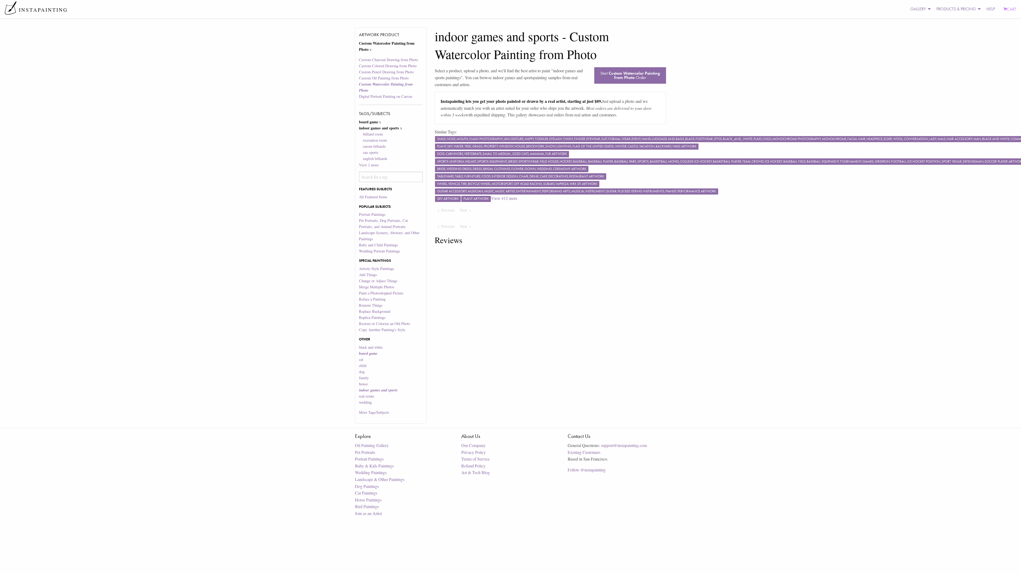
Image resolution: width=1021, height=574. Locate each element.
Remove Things (371, 305)
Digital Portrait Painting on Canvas (385, 96)
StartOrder (630, 75)
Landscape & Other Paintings (379, 479)
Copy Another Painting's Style (382, 329)
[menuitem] (919, 9)
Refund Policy (473, 466)
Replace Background (374, 311)
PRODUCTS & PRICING (956, 9)
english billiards (375, 158)
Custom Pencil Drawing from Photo (386, 71)
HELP (990, 9)
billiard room (373, 134)
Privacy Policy (473, 452)
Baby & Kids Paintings (374, 466)
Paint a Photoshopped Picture (381, 293)
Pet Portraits (365, 452)
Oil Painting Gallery (372, 445)
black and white (371, 347)
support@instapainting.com (624, 445)
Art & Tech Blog (475, 472)
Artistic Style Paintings (376, 268)
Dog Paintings (367, 486)
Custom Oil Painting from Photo (384, 78)
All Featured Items (373, 196)
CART (1011, 9)
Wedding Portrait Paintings (379, 251)
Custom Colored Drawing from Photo (388, 65)
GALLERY (918, 9)
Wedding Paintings (371, 472)
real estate (366, 396)
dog (362, 371)
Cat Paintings (366, 493)
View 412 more (504, 198)
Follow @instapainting (587, 469)
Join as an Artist (368, 513)
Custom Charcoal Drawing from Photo (388, 59)
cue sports (370, 152)
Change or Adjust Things (378, 280)
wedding (365, 402)
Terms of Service (475, 459)
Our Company (473, 445)
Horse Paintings (368, 500)
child (362, 365)
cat (361, 359)
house (363, 383)
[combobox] (390, 177)
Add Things (368, 274)
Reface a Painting (372, 299)
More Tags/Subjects (374, 412)
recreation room (375, 140)
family (364, 377)
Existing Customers (584, 452)
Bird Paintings (367, 506)
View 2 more (369, 164)
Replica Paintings (372, 317)
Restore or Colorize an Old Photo (384, 323)
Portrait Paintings (372, 214)
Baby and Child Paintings (378, 244)
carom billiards (374, 146)
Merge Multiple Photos (376, 286)
